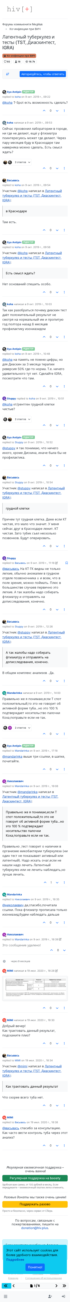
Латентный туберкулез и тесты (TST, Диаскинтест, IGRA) (32, 195)
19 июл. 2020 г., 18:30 (40, 1020)
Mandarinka (14, 692)
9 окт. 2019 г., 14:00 (48, 692)
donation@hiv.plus (34, 1228)
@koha (7, 102)
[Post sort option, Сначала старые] (7, 74)
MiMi (10, 970)
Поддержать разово (35, 1204)
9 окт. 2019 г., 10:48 (37, 353)
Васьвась (13, 180)
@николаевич (13, 905)
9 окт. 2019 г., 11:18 (42, 562)
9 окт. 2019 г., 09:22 (37, 96)
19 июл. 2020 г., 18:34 (39, 1060)
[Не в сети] (4, 92)
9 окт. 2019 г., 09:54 (37, 185)
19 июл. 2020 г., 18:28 (40, 970)
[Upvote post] (44, 110)
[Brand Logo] (19, 9)
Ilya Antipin (14, 91)
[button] (6, 1296)
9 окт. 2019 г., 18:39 (45, 939)
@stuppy (8, 448)
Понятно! (35, 1267)
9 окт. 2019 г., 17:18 (45, 750)
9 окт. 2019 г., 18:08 (45, 786)
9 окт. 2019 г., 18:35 (47, 899)
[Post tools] (64, 110)
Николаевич (15, 781)
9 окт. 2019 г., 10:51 (52, 398)
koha (18, 96)
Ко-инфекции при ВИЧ (20, 55)
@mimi (22, 1066)
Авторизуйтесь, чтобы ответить (42, 74)
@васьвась (10, 569)
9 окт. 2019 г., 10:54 (40, 482)
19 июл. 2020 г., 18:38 (44, 1122)
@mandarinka (12, 756)
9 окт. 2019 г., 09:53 (39, 122)
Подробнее (15, 1260)
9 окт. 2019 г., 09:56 (37, 247)
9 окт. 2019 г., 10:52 (40, 442)
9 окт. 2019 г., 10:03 (39, 304)
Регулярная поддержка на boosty (35, 1178)
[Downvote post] (57, 110)
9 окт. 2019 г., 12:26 (40, 626)
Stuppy (11, 398)
